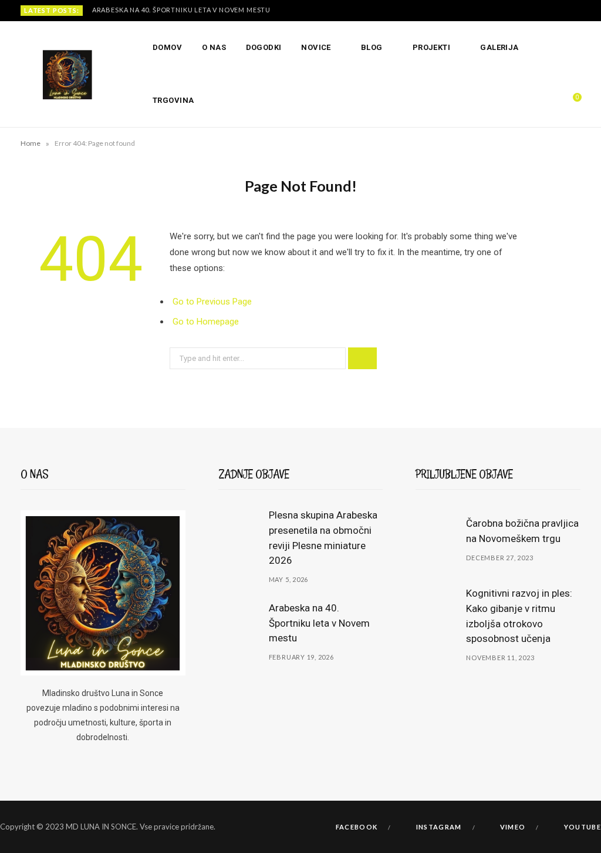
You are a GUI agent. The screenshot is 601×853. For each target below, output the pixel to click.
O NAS (214, 47)
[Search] (547, 100)
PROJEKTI (432, 47)
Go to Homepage (206, 321)
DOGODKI (264, 47)
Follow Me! (306, 801)
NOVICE (316, 47)
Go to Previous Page (212, 301)
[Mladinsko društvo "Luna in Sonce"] (67, 74)
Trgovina (173, 100)
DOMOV (167, 47)
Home (30, 143)
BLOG (372, 47)
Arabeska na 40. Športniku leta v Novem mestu (181, 10)
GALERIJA (499, 47)
